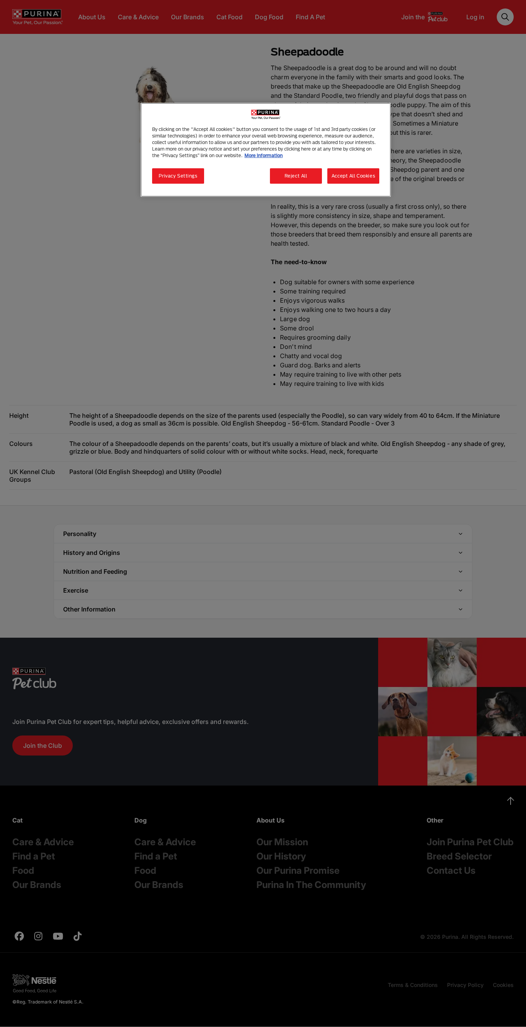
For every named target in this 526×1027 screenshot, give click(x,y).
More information (264, 155)
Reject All (296, 175)
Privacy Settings (178, 175)
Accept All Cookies (353, 175)
